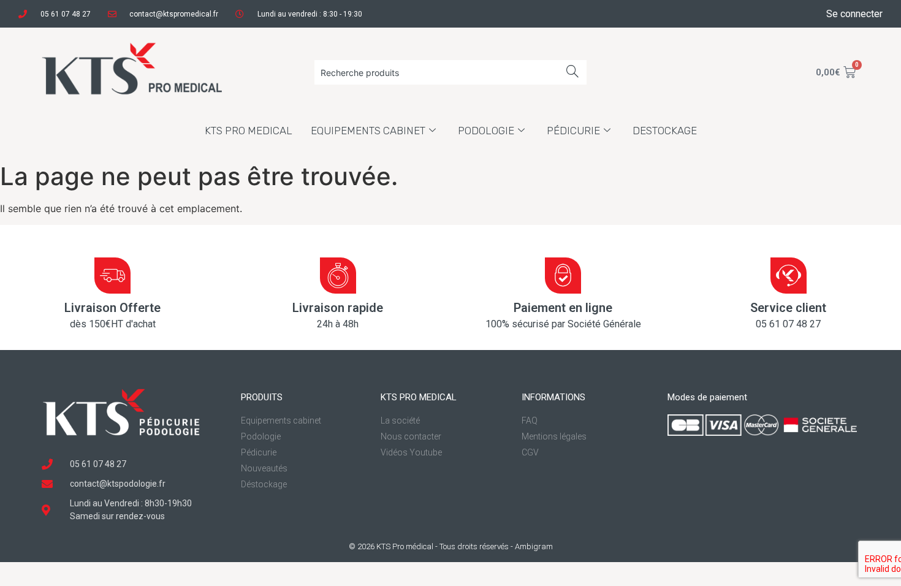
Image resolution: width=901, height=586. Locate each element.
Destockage (665, 130)
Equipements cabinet (368, 130)
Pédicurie (573, 130)
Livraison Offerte (112, 307)
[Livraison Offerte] (112, 275)
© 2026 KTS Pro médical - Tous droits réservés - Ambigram (451, 546)
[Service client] (788, 275)
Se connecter (854, 14)
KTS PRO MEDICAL (248, 130)
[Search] (573, 72)
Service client (788, 307)
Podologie (486, 130)
